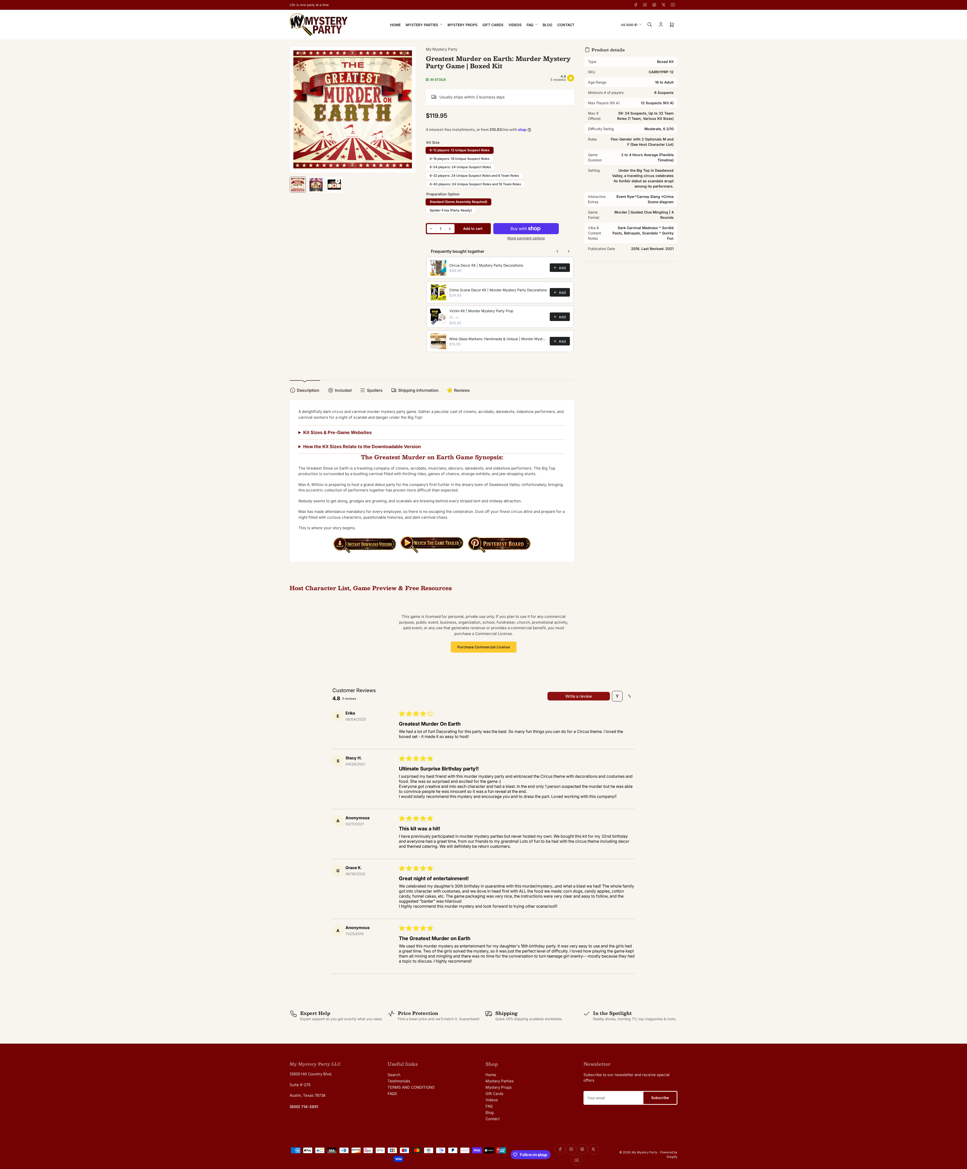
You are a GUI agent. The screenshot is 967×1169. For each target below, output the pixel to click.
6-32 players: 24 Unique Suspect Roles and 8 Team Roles (474, 175)
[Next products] (568, 251)
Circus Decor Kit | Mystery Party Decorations (486, 265)
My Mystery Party (441, 49)
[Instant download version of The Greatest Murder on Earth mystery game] (364, 544)
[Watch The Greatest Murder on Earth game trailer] (432, 544)
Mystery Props (462, 25)
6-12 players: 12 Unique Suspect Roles (460, 150)
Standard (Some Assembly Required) (458, 202)
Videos (515, 25)
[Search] (649, 24)
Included (343, 390)
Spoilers (375, 390)
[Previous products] (557, 251)
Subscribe (660, 1097)
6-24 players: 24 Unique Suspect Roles (460, 167)
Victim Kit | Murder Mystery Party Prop (481, 311)
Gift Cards (492, 25)
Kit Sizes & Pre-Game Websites (337, 432)
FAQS (392, 1093)
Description (308, 390)
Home (395, 25)
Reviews (462, 390)
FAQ (530, 25)
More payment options (526, 238)
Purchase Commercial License (483, 647)
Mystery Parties (422, 25)
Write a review (578, 696)
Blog (547, 25)
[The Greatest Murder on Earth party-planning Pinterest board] (499, 544)
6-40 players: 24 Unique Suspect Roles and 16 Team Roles (475, 184)
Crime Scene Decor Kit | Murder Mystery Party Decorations (498, 290)
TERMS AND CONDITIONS (411, 1087)
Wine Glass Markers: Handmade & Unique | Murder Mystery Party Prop (498, 339)
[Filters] (617, 696)
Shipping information (418, 390)
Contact (565, 25)
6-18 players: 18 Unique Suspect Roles (460, 159)
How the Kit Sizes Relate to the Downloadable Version (362, 446)
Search (394, 1074)
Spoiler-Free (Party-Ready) (451, 210)
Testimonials (399, 1081)
